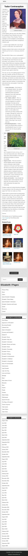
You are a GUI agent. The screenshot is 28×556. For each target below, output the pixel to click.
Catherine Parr (5, 327)
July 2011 (4, 490)
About (3, 292)
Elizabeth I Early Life (6, 339)
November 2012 (5, 451)
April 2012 (4, 468)
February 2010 (5, 531)
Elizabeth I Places (6, 351)
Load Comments (14, 273)
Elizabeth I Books (6, 337)
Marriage (4, 375)
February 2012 (5, 473)
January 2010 (5, 533)
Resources (4, 309)
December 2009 (5, 536)
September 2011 (5, 485)
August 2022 (5, 420)
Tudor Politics (5, 409)
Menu (4, 1)
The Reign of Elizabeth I (7, 402)
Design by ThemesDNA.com (14, 554)
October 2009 (5, 541)
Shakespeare (5, 397)
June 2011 (4, 492)
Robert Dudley (5, 395)
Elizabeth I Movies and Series (9, 344)
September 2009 (5, 543)
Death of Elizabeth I (6, 330)
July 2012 (4, 461)
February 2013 (5, 447)
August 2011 (5, 488)
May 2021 (4, 430)
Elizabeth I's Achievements (8, 356)
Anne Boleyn (5, 320)
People (3, 390)
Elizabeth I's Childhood (7, 358)
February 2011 (5, 502)
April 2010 (4, 526)
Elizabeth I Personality (7, 349)
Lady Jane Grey (5, 370)
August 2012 (5, 459)
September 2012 (5, 456)
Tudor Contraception (14, 6)
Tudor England (5, 217)
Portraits (4, 392)
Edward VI (4, 334)
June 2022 (4, 425)
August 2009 (5, 545)
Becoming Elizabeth (6, 325)
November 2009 (5, 538)
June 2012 (4, 464)
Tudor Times (5, 411)
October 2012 (5, 454)
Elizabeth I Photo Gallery (7, 299)
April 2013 (4, 444)
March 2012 (4, 471)
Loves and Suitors (6, 373)
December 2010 (5, 507)
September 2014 (5, 439)
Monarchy (4, 382)
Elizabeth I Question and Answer (9, 304)
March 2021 (4, 435)
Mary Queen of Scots (7, 380)
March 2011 (4, 500)
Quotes (3, 306)
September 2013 (5, 442)
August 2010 (5, 516)
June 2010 (4, 521)
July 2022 (4, 423)
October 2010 (5, 512)
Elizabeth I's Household (7, 361)
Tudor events (5, 407)
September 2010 (5, 514)
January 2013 (5, 449)
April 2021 (4, 432)
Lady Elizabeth (5, 368)
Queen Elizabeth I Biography (8, 297)
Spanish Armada (5, 399)
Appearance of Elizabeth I (8, 322)
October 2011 (5, 483)
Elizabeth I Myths (6, 346)
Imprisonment (5, 366)
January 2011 (5, 504)
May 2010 (4, 524)
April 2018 (4, 437)
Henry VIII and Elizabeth (7, 363)
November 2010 (5, 509)
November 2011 (5, 480)
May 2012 (4, 466)
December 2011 (5, 478)
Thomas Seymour (6, 404)
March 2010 (4, 529)
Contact (4, 311)
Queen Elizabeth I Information (8, 301)
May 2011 (4, 495)
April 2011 (4, 497)
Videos (3, 294)
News (3, 385)
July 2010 (4, 519)
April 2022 (4, 427)
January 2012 (5, 476)
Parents (4, 387)
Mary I (3, 378)
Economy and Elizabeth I (7, 332)
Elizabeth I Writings (6, 354)
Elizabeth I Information (7, 342)
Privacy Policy (5, 289)
